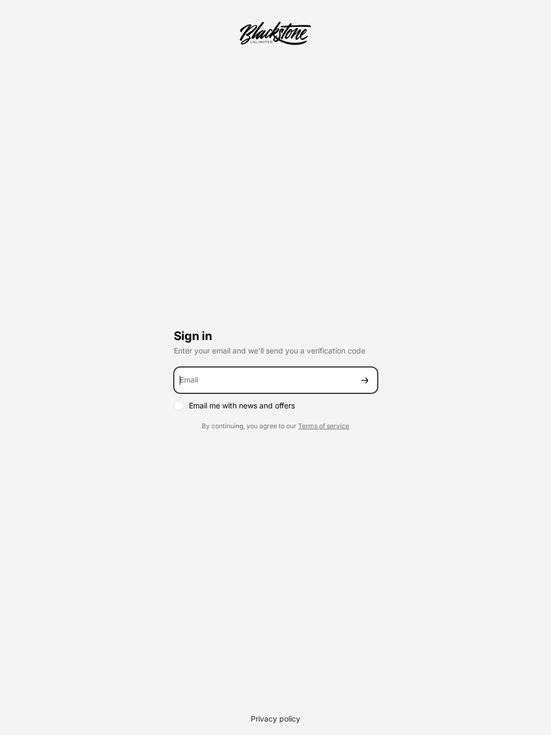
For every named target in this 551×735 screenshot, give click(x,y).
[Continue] (365, 380)
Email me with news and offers (242, 405)
